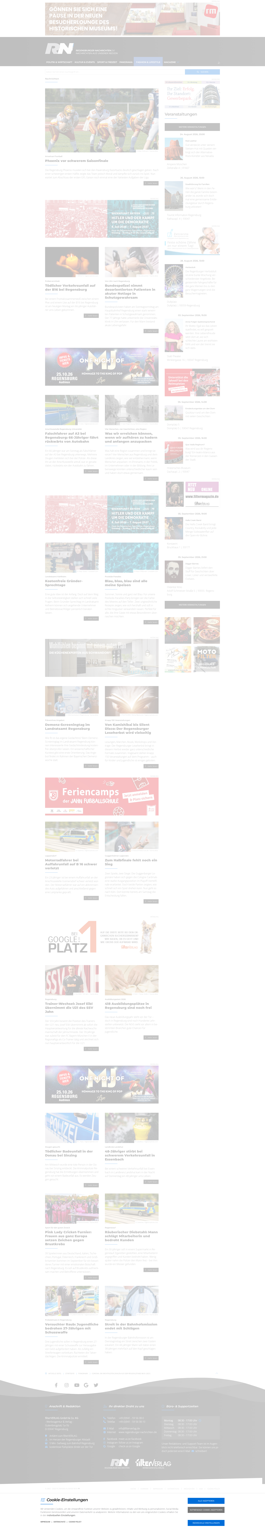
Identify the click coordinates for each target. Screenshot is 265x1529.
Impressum (45, 1522)
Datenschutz (59, 1522)
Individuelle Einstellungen (206, 1523)
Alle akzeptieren (206, 1501)
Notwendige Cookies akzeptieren (206, 1510)
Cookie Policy (75, 1522)
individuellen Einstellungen (61, 1515)
